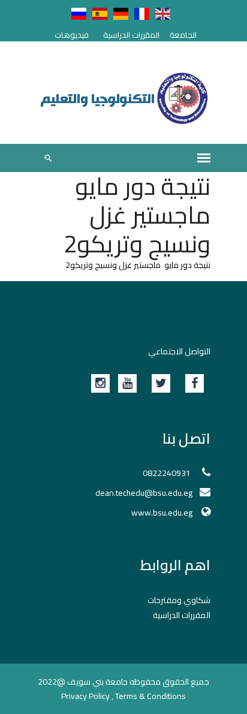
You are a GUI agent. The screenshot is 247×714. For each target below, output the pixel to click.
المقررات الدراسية (131, 35)
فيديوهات (72, 35)
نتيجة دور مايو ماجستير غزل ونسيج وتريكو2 (137, 265)
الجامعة (183, 35)
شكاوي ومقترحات (178, 600)
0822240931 (167, 473)
